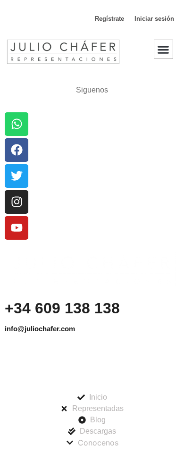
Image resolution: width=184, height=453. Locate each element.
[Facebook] (16, 150)
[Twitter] (16, 176)
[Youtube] (16, 228)
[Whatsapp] (16, 124)
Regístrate (109, 18)
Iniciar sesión (154, 18)
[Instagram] (16, 202)
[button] (163, 49)
